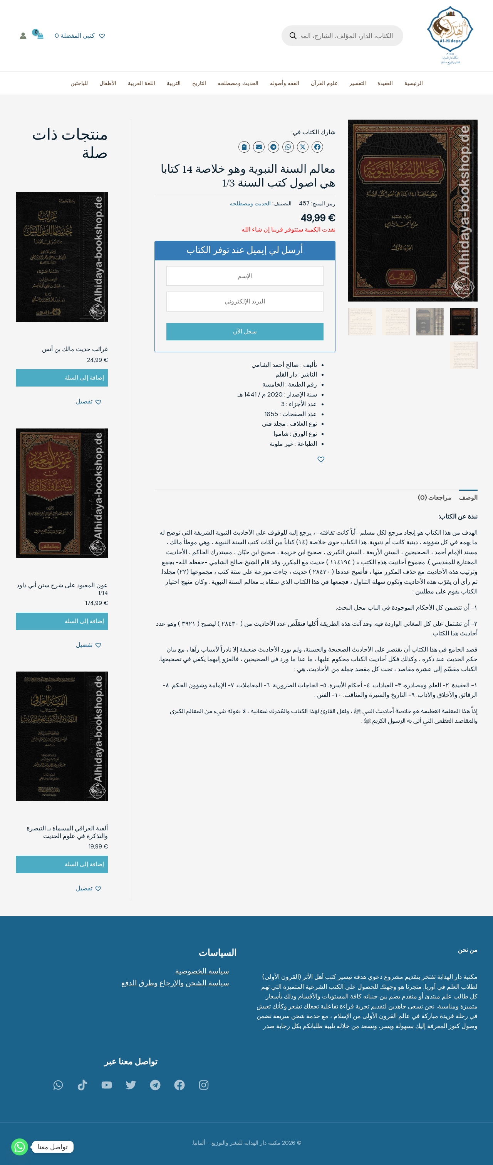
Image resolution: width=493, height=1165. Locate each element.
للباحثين (79, 83)
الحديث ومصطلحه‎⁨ (250, 203)
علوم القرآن (324, 83)
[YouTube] (106, 1085)
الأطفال (107, 83)
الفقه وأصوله (284, 83)
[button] (322, 460)
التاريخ (199, 83)
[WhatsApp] (58, 1085)
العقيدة (385, 83)
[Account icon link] (23, 35)
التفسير (357, 83)
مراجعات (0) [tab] (434, 497)
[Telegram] (155, 1085)
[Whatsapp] (19, 1146)
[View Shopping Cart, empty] (40, 35)
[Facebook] (179, 1085)
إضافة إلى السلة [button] (84, 378)
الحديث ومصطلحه (238, 83)
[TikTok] (82, 1085)
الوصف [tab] (468, 497)
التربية (174, 83)
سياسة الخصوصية (202, 971)
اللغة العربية (141, 83)
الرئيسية (413, 83)
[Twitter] (130, 1085)
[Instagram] (203, 1085)
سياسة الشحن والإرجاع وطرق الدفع (175, 983)
